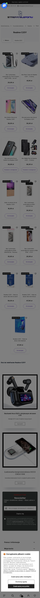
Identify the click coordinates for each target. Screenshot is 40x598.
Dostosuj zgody (21, 582)
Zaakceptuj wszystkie (21, 586)
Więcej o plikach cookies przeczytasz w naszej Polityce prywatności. (19, 570)
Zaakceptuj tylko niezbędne (21, 577)
